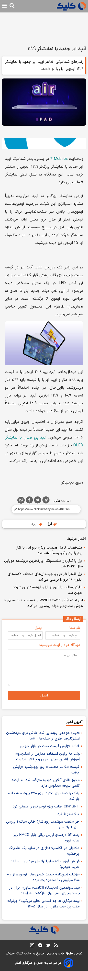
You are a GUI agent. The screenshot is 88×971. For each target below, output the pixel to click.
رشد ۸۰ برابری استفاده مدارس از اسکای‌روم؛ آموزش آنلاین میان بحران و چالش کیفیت (47, 756)
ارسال (44, 695)
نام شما (74, 627)
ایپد (35, 524)
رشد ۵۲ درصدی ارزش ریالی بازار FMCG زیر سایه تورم (46, 837)
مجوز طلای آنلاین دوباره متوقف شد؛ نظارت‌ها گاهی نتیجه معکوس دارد (45, 783)
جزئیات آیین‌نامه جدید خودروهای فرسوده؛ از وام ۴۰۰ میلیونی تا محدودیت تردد (43, 877)
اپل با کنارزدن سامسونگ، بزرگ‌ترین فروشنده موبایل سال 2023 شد (43, 563)
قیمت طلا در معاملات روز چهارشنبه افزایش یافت (46, 769)
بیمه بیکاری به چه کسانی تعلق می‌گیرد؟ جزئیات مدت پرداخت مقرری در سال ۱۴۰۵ (43, 903)
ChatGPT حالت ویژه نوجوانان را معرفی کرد (46, 806)
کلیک (19, 953)
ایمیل (39, 627)
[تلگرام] (46, 501)
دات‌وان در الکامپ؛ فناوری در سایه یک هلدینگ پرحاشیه (44, 851)
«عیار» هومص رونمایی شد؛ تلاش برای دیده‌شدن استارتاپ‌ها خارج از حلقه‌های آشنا (43, 735)
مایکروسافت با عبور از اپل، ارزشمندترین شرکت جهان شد (47, 590)
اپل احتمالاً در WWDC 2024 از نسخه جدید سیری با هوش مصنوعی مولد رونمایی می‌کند (43, 603)
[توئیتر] (37, 501)
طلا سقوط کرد (68, 814)
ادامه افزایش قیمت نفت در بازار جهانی (49, 746)
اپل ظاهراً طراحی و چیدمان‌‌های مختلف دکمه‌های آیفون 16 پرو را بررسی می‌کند (45, 577)
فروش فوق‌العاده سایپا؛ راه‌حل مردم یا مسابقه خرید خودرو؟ (45, 864)
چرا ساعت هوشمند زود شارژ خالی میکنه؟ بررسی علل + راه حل (42, 824)
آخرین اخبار (74, 722)
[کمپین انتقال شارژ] (44, 143)
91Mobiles (59, 159)
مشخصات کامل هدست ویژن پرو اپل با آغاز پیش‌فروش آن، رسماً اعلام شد (49, 550)
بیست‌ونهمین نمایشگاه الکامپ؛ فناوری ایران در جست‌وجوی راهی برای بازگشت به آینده (44, 890)
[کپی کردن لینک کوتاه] (44, 509)
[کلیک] (71, 6)
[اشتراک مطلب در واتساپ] (21, 500)
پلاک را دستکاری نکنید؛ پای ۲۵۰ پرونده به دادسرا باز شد (42, 796)
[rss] (56, 946)
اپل (49, 524)
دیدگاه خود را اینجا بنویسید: (59, 645)
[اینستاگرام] (32, 946)
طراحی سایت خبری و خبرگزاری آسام (38, 962)
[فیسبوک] (29, 501)
